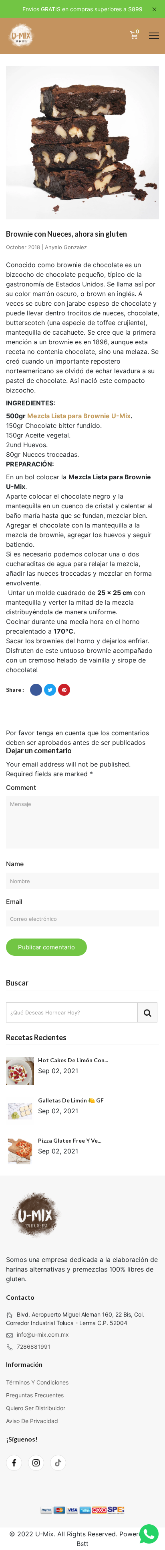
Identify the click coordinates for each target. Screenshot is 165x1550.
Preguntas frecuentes (35, 1395)
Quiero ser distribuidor (35, 1408)
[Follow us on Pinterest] (64, 690)
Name (15, 864)
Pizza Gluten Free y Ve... (69, 1140)
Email (14, 902)
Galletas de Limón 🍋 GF (71, 1100)
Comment (21, 787)
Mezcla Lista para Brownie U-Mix (79, 416)
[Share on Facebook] (36, 690)
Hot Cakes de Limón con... (73, 1060)
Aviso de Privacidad (32, 1420)
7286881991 (33, 1346)
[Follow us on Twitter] (50, 690)
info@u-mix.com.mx (43, 1334)
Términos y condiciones (37, 1382)
